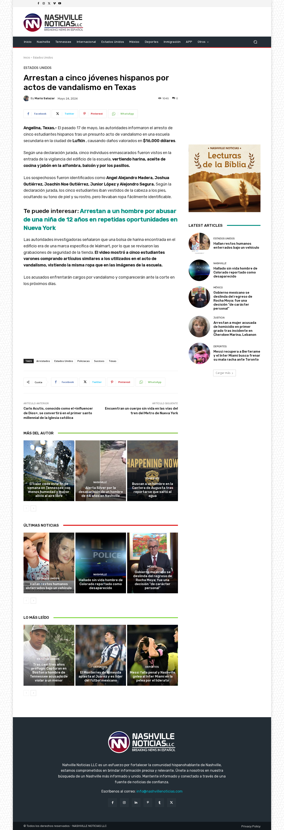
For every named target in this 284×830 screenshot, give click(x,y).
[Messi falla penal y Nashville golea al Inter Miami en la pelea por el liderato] (152, 655)
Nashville (100, 482)
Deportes (100, 667)
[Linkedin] (136, 802)
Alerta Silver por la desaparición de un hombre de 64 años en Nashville (101, 492)
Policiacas (83, 361)
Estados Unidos (43, 57)
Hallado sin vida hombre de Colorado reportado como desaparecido (101, 584)
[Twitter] (49, 3)
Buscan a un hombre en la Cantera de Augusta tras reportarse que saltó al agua (152, 490)
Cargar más (223, 373)
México (152, 566)
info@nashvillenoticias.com (159, 791)
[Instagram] (43, 3)
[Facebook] (38, 3)
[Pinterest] (148, 802)
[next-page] (33, 508)
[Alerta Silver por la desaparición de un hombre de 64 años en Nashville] (100, 470)
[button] (255, 42)
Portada (48, 478)
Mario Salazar (45, 98)
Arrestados (43, 361)
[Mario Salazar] (27, 98)
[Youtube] (59, 3)
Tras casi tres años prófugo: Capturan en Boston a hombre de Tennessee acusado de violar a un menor (49, 672)
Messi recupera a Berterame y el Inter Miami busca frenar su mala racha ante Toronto (236, 355)
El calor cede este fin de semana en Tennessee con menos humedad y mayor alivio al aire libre (48, 490)
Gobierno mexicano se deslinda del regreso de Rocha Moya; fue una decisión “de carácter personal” (152, 580)
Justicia (219, 317)
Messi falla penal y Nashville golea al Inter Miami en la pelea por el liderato (152, 676)
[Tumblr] (159, 802)
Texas (112, 361)
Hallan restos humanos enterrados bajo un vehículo (49, 586)
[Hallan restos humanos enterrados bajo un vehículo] (49, 563)
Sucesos (99, 361)
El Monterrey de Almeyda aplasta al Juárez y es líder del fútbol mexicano (101, 676)
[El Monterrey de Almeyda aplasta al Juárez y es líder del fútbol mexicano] (100, 655)
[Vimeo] (54, 3)
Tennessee (152, 478)
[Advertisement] (101, 327)
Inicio (27, 57)
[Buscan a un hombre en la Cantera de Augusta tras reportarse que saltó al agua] (152, 470)
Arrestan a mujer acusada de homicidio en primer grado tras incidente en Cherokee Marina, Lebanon (234, 329)
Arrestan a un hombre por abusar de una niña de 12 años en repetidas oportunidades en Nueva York (101, 219)
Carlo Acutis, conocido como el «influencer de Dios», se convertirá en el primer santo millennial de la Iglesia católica (58, 413)
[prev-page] (26, 508)
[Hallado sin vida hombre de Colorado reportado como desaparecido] (100, 563)
